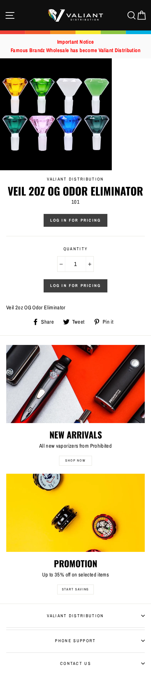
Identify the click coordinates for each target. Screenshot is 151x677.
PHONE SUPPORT (75, 641)
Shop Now (75, 460)
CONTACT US (75, 663)
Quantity (75, 249)
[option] (75, 46)
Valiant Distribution (75, 616)
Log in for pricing (75, 220)
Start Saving (75, 589)
